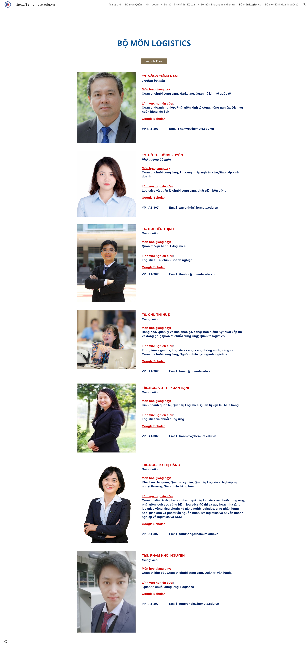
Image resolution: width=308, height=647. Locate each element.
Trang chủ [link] (114, 4)
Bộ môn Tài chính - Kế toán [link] (180, 4)
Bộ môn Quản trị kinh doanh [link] (142, 4)
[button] (304, 4)
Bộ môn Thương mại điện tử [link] (218, 4)
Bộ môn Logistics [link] (250, 4)
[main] (154, 43)
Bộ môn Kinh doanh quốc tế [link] (281, 4)
